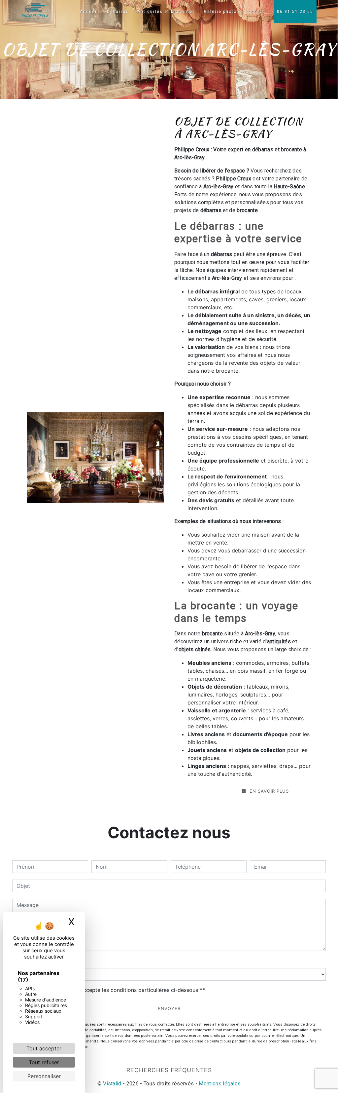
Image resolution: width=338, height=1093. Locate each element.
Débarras (118, 11)
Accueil (89, 11)
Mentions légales (219, 1083)
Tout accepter (43, 1048)
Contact (254, 11)
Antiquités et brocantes (166, 11)
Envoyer (169, 1008)
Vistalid (112, 1083)
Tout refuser (44, 1062)
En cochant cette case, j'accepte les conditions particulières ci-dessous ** (112, 990)
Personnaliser (44, 1076)
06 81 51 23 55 (295, 11)
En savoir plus (268, 791)
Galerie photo (220, 11)
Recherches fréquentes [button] (169, 1070)
